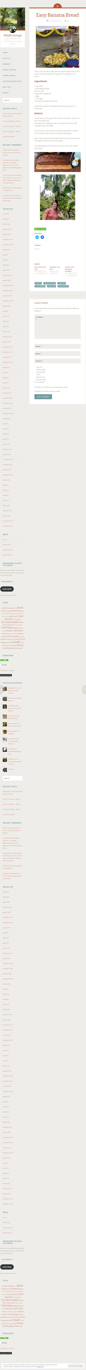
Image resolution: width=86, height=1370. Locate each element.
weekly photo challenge (9, 645)
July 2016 (5, 424)
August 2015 (6, 480)
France (20, 625)
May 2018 (5, 321)
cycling (10, 616)
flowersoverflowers (9, 625)
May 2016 (5, 434)
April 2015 (6, 500)
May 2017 (5, 378)
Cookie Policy (40, 1366)
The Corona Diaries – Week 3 (12, 121)
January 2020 (7, 234)
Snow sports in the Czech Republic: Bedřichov (14, 741)
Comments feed (8, 550)
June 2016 (6, 429)
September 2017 (8, 362)
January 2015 (7, 516)
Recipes (6, 93)
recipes (22, 636)
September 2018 (8, 301)
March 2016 (6, 444)
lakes (3, 631)
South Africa (19, 639)
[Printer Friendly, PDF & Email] (40, 229)
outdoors (4, 636)
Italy (23, 628)
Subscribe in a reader (7, 670)
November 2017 (8, 352)
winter (20, 648)
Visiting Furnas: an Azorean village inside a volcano (15, 761)
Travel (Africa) (9, 75)
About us (7, 58)
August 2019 (6, 250)
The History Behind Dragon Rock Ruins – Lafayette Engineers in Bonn (11, 162)
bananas (62, 283)
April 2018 (6, 326)
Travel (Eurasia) (9, 70)
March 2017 (6, 388)
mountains (14, 634)
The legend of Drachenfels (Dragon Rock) (12, 167)
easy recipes (63, 286)
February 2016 (7, 449)
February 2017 (7, 393)
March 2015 (6, 505)
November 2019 (8, 239)
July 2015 (5, 485)
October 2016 (7, 408)
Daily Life (7, 87)
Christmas (20, 613)
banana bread (50, 283)
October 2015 (7, 470)
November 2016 (8, 403)
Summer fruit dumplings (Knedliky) (69, 269)
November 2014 (8, 526)
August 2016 (6, 418)
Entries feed (6, 545)
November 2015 (8, 465)
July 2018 (5, 311)
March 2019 (6, 270)
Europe (6, 622)
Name (38, 346)
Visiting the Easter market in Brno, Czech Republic (15, 708)
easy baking (40, 286)
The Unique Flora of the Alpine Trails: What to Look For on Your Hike (12, 177)
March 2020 (6, 224)
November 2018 (8, 291)
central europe (13, 613)
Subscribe (6, 589)
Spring (3, 642)
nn (68, 21)
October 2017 (7, 357)
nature (20, 633)
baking (10, 608)
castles (7, 613)
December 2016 (8, 398)
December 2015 (8, 459)
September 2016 (8, 413)
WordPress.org (7, 555)
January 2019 (7, 280)
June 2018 (6, 316)
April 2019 (6, 265)
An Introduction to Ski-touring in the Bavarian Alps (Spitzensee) (12, 198)
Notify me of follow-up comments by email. (52, 387)
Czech (15, 616)
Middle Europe (13, 35)
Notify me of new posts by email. (48, 391)
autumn (5, 608)
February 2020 (7, 229)
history (19, 628)
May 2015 (5, 495)
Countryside (4, 616)
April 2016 (6, 439)
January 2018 (7, 342)
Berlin (20, 607)
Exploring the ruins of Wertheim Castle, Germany (14, 690)
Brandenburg (16, 610)
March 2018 (6, 332)
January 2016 (7, 454)
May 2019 (5, 260)
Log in (4, 539)
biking (3, 611)
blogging (8, 611)
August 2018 (6, 306)
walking (22, 642)
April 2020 (6, 219)
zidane (5, 150)
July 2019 (5, 255)
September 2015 (8, 475)
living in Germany (14, 630)
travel (16, 642)
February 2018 (7, 337)
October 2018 (7, 296)
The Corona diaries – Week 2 (12, 126)
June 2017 (6, 372)
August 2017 (6, 367)
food (17, 625)
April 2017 (6, 383)
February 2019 (7, 275)
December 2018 (8, 285)
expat (14, 622)
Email (39, 354)
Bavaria (15, 608)
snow (12, 639)
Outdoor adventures (12, 81)
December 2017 (8, 347)
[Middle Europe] (4, 660)
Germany (6, 64)
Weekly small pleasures (13, 646)
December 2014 (8, 521)
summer (9, 642)
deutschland (17, 619)
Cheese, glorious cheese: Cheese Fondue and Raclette (12, 152)
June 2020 (6, 214)
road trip (3, 639)
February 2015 (7, 511)
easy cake (52, 286)
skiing (9, 639)
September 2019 (8, 245)
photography (14, 636)
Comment (40, 318)
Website (39, 361)
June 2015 (6, 490)
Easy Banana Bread (9, 136)
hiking (15, 628)
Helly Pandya (7, 188)
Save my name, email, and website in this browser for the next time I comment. (41, 374)
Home (5, 52)
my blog (5, 195)
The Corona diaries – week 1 (11, 131)
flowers (21, 622)
